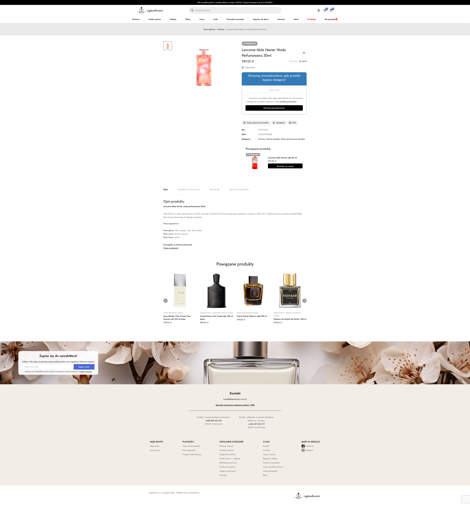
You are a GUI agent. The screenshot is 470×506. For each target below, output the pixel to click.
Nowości (281, 19)
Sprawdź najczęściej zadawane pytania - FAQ (235, 405)
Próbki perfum (155, 19)
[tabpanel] (235, 219)
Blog (265, 475)
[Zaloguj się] (319, 10)
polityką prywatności (288, 101)
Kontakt (266, 446)
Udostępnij (280, 122)
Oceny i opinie (269, 454)
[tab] (165, 189)
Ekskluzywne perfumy (228, 462)
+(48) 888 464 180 (213, 420)
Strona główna (209, 29)
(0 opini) (303, 61)
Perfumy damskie (273, 139)
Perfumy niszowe (226, 446)
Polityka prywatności (271, 462)
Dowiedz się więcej (285, 166)
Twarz (202, 19)
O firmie (266, 450)
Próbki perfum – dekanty (229, 458)
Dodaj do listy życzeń (304, 52)
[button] (165, 301)
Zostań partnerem (270, 471)
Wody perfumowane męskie (247, 313)
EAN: (244, 134)
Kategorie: (246, 139)
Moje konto (154, 446)
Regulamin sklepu (270, 458)
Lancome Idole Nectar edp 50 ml (282, 157)
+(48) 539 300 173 (256, 424)
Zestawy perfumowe (227, 471)
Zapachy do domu (261, 19)
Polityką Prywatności (85, 371)
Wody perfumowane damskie (293, 139)
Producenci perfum (227, 466)
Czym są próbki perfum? (273, 466)
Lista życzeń (155, 450)
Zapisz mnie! (84, 366)
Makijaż (173, 19)
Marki (296, 19)
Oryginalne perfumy (227, 454)
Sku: (244, 129)
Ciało (215, 19)
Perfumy (136, 19)
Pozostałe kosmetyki (235, 19)
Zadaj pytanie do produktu (258, 122)
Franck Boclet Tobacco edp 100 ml (252, 316)
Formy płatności (188, 450)
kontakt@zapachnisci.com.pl (235, 399)
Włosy (188, 19)
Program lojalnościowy (191, 454)
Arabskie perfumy (226, 450)
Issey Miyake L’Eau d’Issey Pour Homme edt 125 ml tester (177, 317)
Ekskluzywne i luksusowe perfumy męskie (216, 313)
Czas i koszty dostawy (191, 446)
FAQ (294, 122)
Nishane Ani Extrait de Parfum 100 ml (290, 319)
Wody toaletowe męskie (172, 313)
